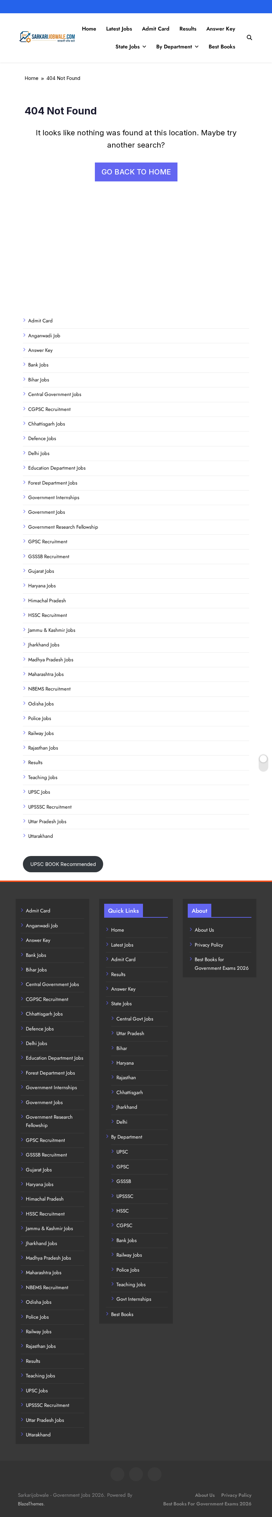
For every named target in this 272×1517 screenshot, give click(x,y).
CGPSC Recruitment (49, 409)
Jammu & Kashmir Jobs (51, 630)
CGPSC (124, 1225)
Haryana (125, 1063)
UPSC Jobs (39, 792)
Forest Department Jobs (52, 483)
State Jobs (127, 46)
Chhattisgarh (129, 1092)
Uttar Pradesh (130, 1033)
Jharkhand (126, 1107)
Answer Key (220, 29)
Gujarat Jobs (41, 571)
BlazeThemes (30, 1503)
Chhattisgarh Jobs (46, 424)
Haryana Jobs (42, 585)
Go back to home (136, 171)
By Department (174, 46)
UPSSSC (124, 1196)
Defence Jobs (42, 438)
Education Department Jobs (57, 468)
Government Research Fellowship (63, 527)
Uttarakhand (40, 836)
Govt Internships (133, 1299)
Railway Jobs (41, 733)
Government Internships (53, 497)
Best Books (222, 46)
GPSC (122, 1166)
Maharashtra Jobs (46, 674)
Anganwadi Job (44, 335)
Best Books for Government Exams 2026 (207, 1503)
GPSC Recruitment (47, 541)
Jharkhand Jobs (43, 644)
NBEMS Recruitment (49, 689)
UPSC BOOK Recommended (63, 864)
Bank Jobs (38, 364)
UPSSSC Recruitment (50, 807)
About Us (204, 930)
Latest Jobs (119, 29)
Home (89, 29)
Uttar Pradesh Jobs (47, 821)
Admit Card (156, 29)
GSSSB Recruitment (48, 556)
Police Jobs (39, 718)
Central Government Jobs (54, 394)
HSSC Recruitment (47, 615)
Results (187, 29)
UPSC (122, 1151)
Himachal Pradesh (47, 600)
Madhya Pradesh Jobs (50, 659)
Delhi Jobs (38, 453)
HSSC (122, 1211)
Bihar (121, 1048)
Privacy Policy (209, 945)
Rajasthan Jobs (43, 748)
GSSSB (123, 1181)
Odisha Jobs (41, 703)
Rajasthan (126, 1077)
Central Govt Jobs (134, 1018)
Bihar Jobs (38, 379)
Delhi (121, 1122)
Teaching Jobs (42, 777)
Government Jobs (46, 512)
